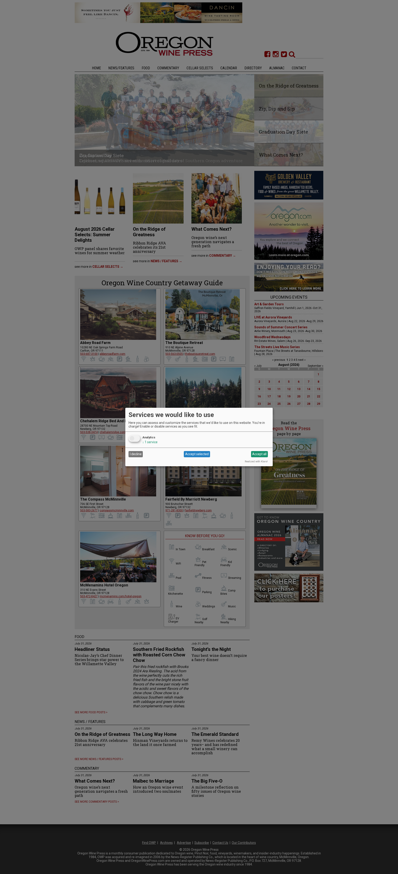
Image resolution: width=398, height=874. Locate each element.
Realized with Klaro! (256, 461)
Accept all (259, 454)
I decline (136, 454)
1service (150, 442)
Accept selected (197, 454)
